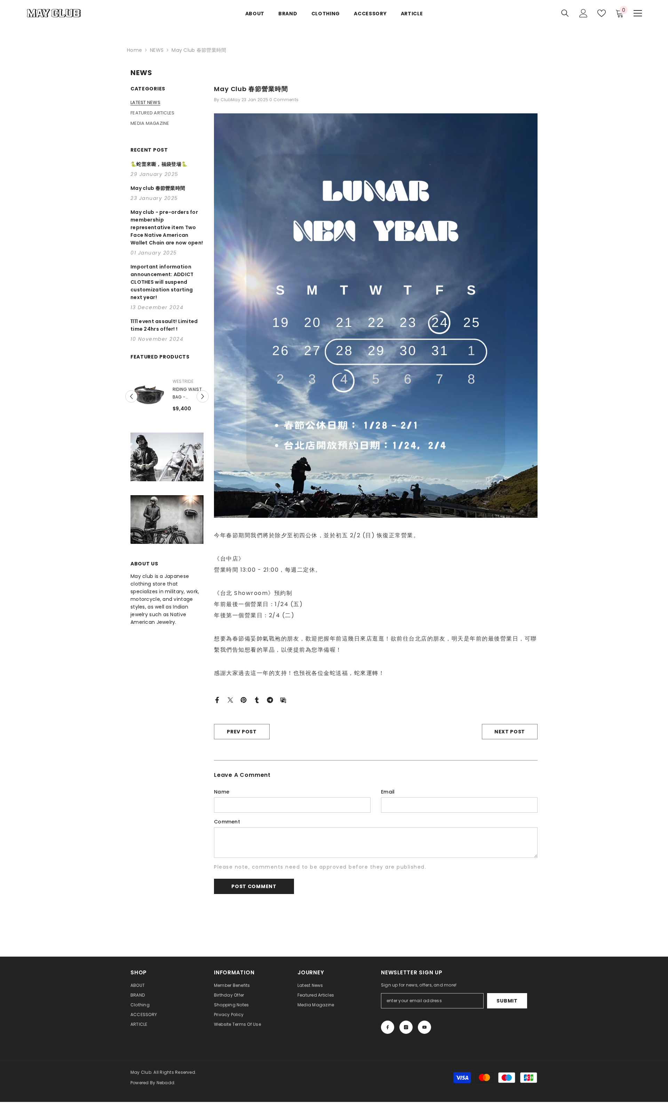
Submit (506, 1000)
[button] (131, 404)
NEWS (157, 50)
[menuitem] (167, 102)
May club (183, 381)
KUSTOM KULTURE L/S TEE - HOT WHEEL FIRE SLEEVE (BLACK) (185, 393)
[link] (167, 472)
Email (388, 791)
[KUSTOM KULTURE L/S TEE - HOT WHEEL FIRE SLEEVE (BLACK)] (148, 393)
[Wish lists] (601, 13)
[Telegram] (270, 699)
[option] (167, 404)
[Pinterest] (243, 699)
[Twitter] (230, 699)
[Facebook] (217, 699)
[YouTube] (424, 1027)
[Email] (283, 699)
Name (221, 791)
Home (134, 50)
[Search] (565, 13)
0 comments (284, 100)
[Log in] (583, 13)
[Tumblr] (257, 699)
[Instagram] (406, 1027)
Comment (227, 821)
